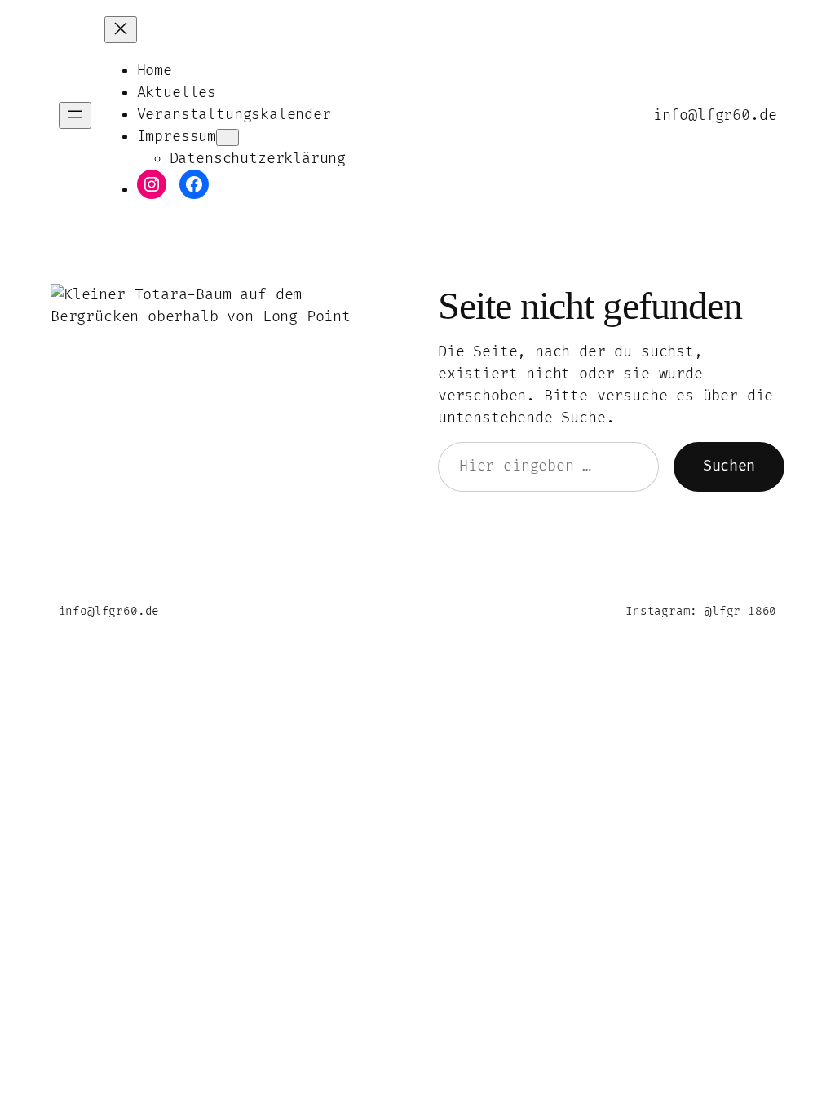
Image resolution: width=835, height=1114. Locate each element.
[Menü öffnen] (75, 115)
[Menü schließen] (120, 29)
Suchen (729, 466)
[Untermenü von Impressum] (227, 137)
